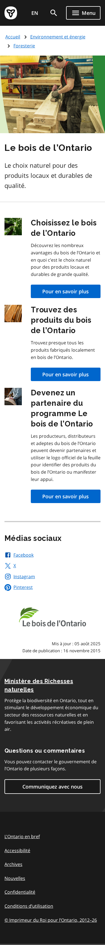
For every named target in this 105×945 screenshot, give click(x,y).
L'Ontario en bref (22, 836)
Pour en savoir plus (65, 291)
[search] (54, 13)
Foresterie (24, 46)
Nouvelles (14, 878)
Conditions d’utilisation (28, 906)
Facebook (23, 555)
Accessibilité (17, 850)
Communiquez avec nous (52, 786)
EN (34, 13)
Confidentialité (19, 892)
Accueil (12, 37)
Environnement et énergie (57, 37)
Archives (13, 864)
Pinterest (23, 587)
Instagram (24, 576)
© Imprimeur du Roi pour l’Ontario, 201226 (50, 920)
